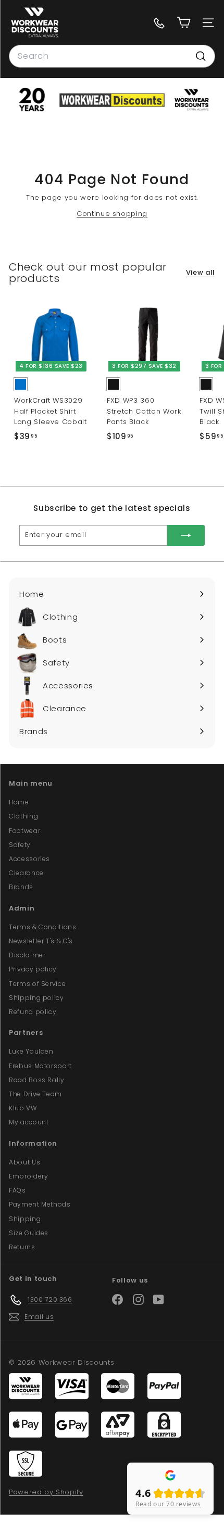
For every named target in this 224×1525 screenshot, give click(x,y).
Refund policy (32, 1011)
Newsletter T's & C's (41, 941)
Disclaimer (27, 955)
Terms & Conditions (43, 926)
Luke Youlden (31, 1051)
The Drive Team (35, 1094)
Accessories (29, 858)
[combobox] (112, 56)
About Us (24, 1162)
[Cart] (183, 22)
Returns (22, 1246)
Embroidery (28, 1176)
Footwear (24, 830)
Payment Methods (40, 1204)
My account (29, 1122)
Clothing (23, 816)
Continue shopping (112, 214)
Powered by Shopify (46, 1492)
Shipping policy (36, 997)
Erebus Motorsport (40, 1065)
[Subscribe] (186, 535)
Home (19, 802)
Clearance (26, 872)
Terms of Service (37, 983)
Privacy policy (33, 969)
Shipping (25, 1218)
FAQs (17, 1190)
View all (200, 272)
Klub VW (23, 1108)
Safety (20, 844)
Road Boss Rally (37, 1079)
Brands (21, 886)
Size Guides (28, 1232)
